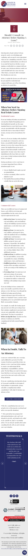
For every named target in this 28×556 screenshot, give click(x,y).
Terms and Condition (16, 538)
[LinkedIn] (17, 496)
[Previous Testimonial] (2, 463)
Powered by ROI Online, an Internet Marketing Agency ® (14, 548)
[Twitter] (14, 496)
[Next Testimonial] (25, 463)
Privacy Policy (5, 538)
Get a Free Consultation (14, 399)
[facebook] (11, 496)
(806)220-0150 (14, 530)
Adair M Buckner (13, 533)
